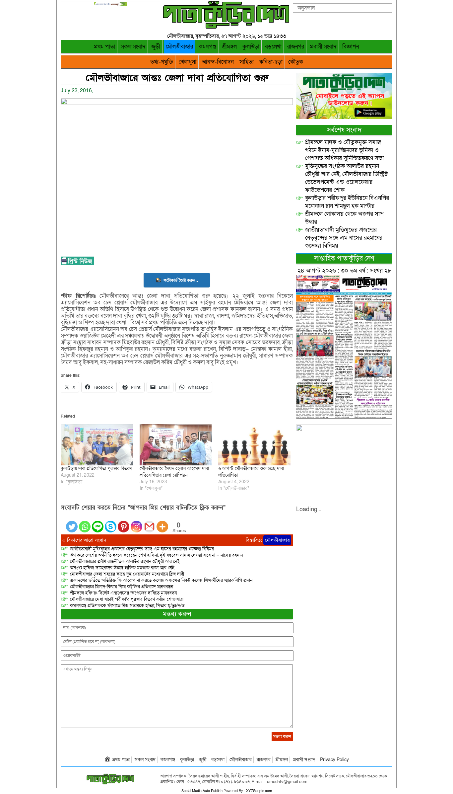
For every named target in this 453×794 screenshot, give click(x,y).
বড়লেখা (273, 46)
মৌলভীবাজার (179, 46)
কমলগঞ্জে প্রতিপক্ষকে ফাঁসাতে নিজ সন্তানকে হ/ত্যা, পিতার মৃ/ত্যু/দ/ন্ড (127, 605)
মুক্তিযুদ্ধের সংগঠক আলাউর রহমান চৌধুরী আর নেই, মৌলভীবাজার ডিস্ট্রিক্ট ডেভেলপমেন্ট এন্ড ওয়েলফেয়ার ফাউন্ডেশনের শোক (346, 178)
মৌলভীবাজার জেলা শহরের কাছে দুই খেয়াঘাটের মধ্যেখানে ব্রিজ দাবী (127, 574)
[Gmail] (149, 522)
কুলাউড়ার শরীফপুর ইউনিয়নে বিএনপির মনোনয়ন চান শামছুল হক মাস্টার (347, 202)
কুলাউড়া (250, 46)
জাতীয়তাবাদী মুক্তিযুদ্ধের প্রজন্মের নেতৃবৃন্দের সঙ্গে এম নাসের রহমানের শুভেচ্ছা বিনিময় (142, 549)
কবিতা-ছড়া (271, 62)
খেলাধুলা (187, 62)
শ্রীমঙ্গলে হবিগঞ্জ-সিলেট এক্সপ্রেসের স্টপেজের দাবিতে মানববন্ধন (123, 593)
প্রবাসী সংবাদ (323, 46)
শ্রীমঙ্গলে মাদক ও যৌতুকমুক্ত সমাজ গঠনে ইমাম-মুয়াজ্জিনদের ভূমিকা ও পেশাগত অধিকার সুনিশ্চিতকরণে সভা (344, 150)
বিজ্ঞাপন (350, 46)
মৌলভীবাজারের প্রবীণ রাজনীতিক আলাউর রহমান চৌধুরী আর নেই (125, 561)
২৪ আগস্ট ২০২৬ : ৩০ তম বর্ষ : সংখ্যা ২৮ (344, 271)
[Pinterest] (123, 522)
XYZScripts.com (259, 790)
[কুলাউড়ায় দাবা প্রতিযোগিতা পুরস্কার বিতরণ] (97, 444)
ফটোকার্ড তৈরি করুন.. (180, 280)
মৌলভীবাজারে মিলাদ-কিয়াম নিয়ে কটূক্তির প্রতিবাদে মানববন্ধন (121, 587)
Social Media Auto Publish (202, 790)
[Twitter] (72, 522)
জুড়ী (155, 46)
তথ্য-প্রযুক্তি (161, 62)
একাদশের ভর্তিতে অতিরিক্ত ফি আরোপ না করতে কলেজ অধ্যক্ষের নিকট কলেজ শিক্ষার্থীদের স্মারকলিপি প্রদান (161, 580)
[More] (162, 522)
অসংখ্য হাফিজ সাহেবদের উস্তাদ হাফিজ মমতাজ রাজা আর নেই (122, 568)
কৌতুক (295, 62)
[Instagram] (136, 522)
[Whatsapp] (85, 522)
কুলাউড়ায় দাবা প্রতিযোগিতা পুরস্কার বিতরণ (96, 468)
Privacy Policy (334, 759)
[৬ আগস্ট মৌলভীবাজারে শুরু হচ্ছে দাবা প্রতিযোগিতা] (254, 444)
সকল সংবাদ (133, 46)
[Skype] (110, 522)
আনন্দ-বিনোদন (218, 62)
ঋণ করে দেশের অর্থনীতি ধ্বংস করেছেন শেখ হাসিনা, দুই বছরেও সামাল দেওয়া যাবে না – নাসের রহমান (156, 555)
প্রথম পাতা (104, 46)
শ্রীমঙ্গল (229, 46)
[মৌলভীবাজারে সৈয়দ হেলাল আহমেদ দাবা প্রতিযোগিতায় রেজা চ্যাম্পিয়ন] (176, 444)
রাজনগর (295, 46)
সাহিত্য (246, 62)
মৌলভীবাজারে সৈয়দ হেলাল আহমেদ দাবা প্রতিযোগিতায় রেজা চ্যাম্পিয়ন (174, 471)
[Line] (97, 522)
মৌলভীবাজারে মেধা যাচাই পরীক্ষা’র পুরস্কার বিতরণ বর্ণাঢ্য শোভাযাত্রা (126, 599)
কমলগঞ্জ (208, 46)
